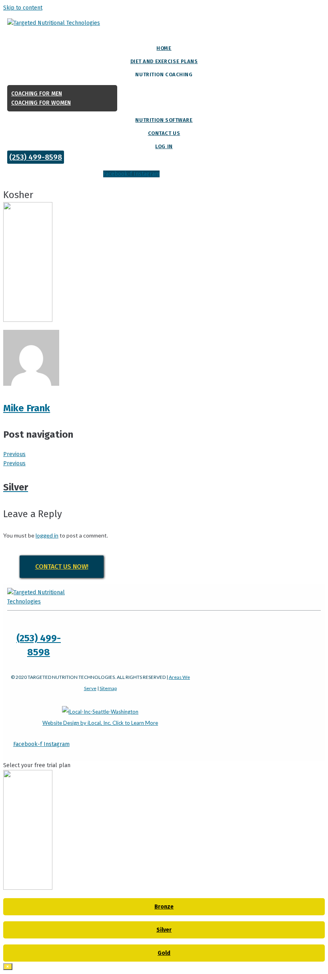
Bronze (164, 906)
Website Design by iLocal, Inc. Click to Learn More (100, 723)
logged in (47, 535)
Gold (164, 953)
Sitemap (108, 688)
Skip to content (22, 7)
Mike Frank (26, 408)
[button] (35, 157)
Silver (164, 929)
